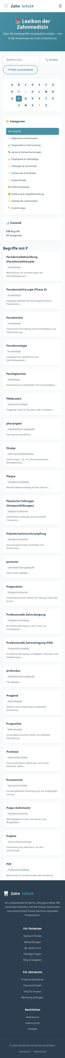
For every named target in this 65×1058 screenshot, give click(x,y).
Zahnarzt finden (32, 936)
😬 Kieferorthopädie (18, 186)
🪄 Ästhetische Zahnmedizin (23, 200)
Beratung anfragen (33, 997)
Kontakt (32, 1029)
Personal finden (32, 985)
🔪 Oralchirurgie (17, 207)
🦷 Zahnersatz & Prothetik (22, 173)
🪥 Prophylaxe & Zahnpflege (23, 159)
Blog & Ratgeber (32, 960)
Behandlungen (32, 942)
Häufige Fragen (32, 954)
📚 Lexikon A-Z (32, 948)
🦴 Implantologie (17, 180)
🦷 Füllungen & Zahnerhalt (22, 166)
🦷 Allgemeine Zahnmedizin (23, 138)
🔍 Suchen (51, 59)
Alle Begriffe (14, 131)
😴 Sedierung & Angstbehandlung (26, 193)
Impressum (32, 1017)
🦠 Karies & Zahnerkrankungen (24, 152)
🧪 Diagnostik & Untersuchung (24, 145)
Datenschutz (32, 1023)
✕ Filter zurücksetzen (20, 69)
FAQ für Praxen (32, 991)
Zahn (18, 6)
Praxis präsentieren (32, 979)
